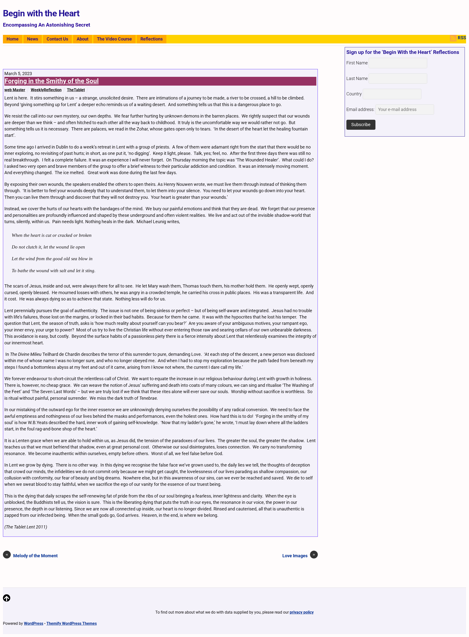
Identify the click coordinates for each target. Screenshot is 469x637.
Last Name (357, 78)
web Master (14, 90)
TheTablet (76, 90)
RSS (462, 37)
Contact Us (57, 39)
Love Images (298, 555)
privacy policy (302, 612)
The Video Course (114, 39)
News (32, 39)
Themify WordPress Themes (71, 623)
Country (354, 93)
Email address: (360, 109)
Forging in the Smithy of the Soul (52, 81)
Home (13, 39)
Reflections (151, 39)
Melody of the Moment (32, 555)
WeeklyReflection (46, 90)
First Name (357, 62)
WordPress (33, 623)
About (82, 39)
